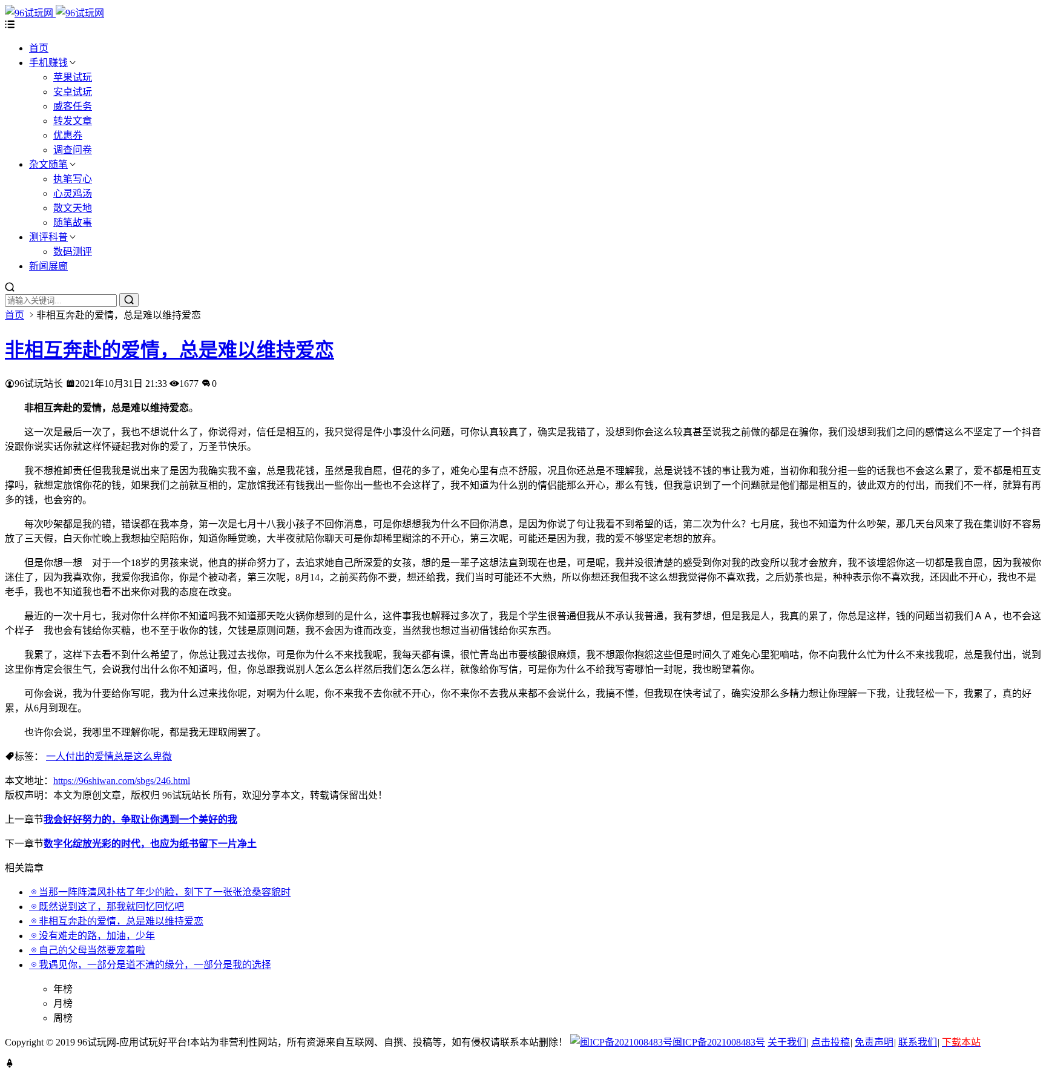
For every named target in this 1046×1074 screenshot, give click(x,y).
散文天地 (72, 208)
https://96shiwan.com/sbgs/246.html (121, 781)
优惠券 (67, 135)
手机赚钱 (48, 63)
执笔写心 (72, 179)
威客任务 (72, 106)
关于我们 (787, 1042)
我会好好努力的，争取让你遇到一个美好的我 (140, 819)
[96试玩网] (54, 13)
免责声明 (874, 1042)
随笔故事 (72, 222)
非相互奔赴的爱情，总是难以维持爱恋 (169, 350)
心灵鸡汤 (72, 193)
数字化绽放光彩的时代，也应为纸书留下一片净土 (150, 843)
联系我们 (917, 1042)
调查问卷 (72, 150)
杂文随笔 (48, 164)
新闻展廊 (48, 266)
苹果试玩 (72, 77)
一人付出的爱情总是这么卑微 (109, 756)
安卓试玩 (72, 92)
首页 (38, 48)
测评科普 (48, 237)
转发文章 (72, 121)
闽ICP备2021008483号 (719, 1042)
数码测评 (72, 251)
